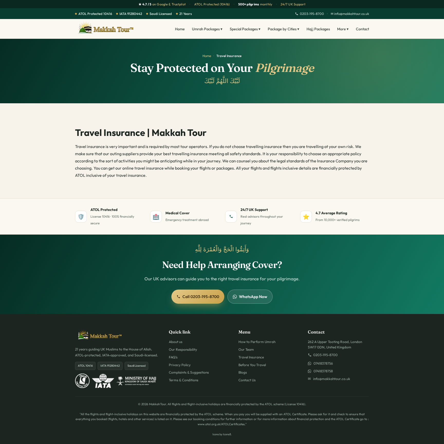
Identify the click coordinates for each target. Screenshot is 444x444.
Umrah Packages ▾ (207, 28)
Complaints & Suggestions (189, 372)
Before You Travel (252, 365)
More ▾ (343, 28)
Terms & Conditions (183, 380)
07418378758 (322, 371)
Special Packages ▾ (245, 28)
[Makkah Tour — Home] (105, 29)
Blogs (242, 372)
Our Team (246, 349)
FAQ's (173, 357)
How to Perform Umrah (256, 341)
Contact (362, 28)
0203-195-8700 (312, 14)
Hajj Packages (318, 28)
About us (175, 341)
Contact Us (247, 380)
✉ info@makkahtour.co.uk (350, 14)
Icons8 (227, 434)
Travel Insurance (251, 357)
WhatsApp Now (253, 296)
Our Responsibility (183, 349)
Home (180, 28)
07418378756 (322, 363)
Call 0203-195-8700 (200, 296)
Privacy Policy (180, 365)
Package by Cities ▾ (283, 28)
